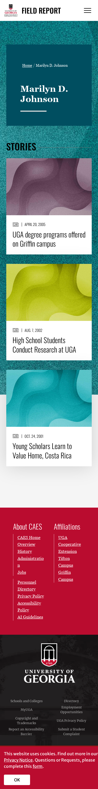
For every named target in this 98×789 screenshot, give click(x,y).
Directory (71, 701)
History (25, 551)
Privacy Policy (31, 596)
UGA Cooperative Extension (69, 544)
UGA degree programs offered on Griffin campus (49, 239)
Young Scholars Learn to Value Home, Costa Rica (42, 450)
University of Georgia (49, 663)
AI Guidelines (30, 617)
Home (27, 65)
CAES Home (29, 537)
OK (17, 779)
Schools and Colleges (26, 701)
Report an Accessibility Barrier (26, 731)
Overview (26, 544)
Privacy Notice (18, 760)
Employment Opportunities (71, 709)
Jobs (22, 572)
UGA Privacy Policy (71, 721)
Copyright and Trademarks (26, 720)
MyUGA (26, 710)
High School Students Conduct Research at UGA (44, 344)
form (38, 766)
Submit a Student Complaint (71, 731)
